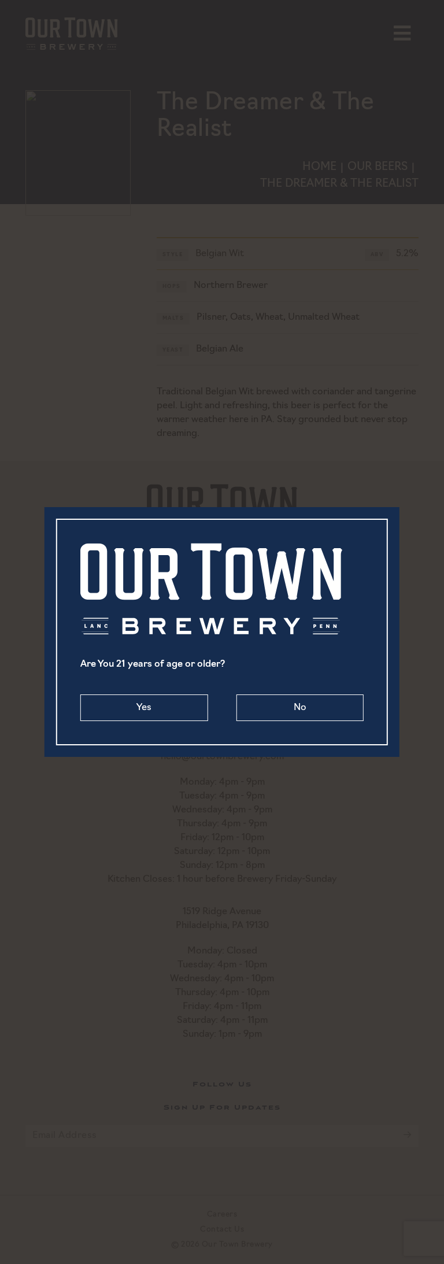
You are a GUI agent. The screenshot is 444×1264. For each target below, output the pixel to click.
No (300, 707)
